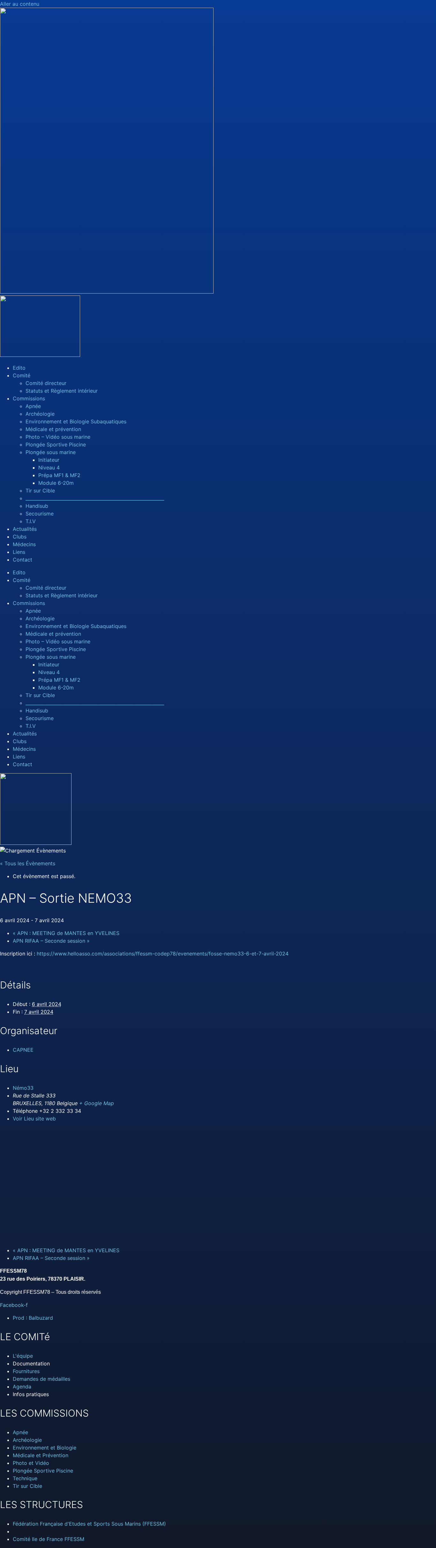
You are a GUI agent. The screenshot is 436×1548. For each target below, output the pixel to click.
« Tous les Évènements (27, 863)
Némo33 (23, 1088)
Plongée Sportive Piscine (56, 444)
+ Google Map (96, 1103)
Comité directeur (46, 383)
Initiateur (48, 460)
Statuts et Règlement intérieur (62, 391)
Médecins (24, 544)
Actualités (25, 529)
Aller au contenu (19, 4)
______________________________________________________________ (95, 498)
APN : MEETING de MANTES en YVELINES (66, 933)
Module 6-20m (56, 483)
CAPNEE (23, 1050)
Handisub (37, 506)
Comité (21, 375)
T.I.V (31, 521)
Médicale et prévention (53, 429)
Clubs (19, 536)
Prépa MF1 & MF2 (59, 475)
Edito (19, 368)
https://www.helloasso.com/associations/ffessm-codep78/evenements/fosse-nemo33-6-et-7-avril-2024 (163, 953)
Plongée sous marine (51, 452)
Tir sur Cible (40, 490)
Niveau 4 (49, 467)
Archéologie (40, 414)
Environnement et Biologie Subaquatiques (76, 421)
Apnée (33, 406)
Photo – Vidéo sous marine (58, 437)
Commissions (29, 398)
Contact (22, 559)
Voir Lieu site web (34, 1118)
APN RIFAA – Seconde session (51, 941)
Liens (19, 552)
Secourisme (40, 513)
